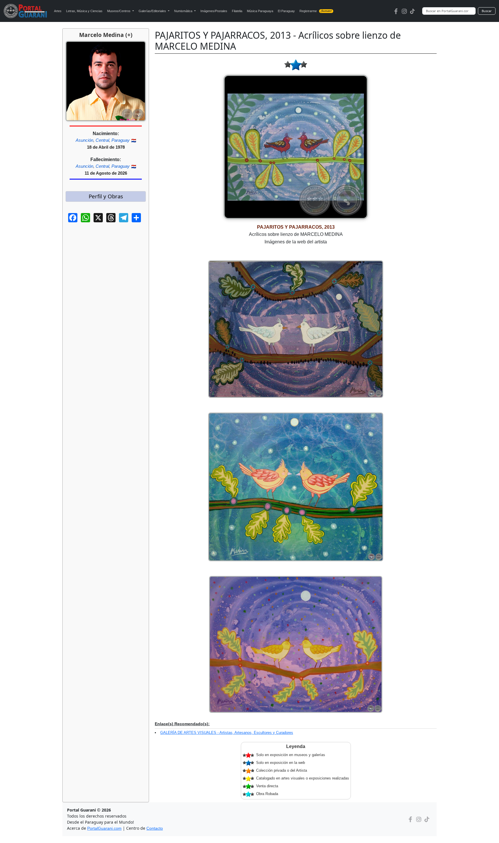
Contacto (154, 828)
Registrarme (315, 11)
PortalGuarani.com (104, 828)
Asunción (84, 140)
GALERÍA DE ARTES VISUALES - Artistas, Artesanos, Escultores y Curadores (226, 732)
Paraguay (120, 140)
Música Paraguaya (260, 11)
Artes (58, 11)
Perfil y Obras (106, 196)
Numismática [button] (183, 11)
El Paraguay (286, 11)
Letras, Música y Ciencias (84, 11)
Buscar (487, 11)
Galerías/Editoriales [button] (153, 11)
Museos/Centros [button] (119, 11)
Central (102, 140)
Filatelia (237, 11)
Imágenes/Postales (213, 11)
